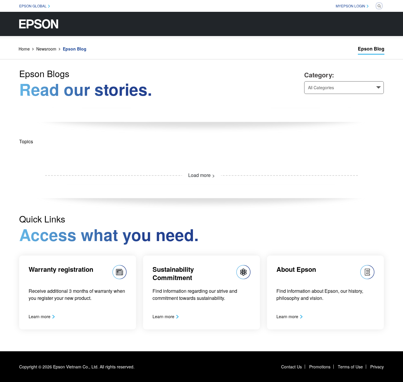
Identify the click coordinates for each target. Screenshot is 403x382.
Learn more (39, 316)
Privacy (377, 367)
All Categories (321, 87)
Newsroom (46, 49)
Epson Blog (371, 48)
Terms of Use (350, 367)
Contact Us (291, 367)
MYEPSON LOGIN (350, 5)
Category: (319, 75)
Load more (199, 175)
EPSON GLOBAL (33, 5)
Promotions (319, 367)
